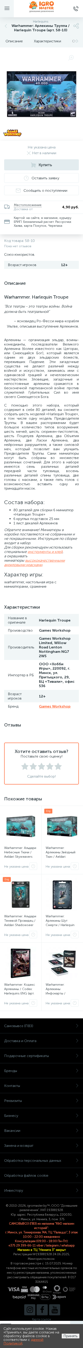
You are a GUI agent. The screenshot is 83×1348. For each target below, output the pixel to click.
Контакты (12, 1086)
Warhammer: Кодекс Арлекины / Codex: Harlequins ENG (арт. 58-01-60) (19, 991)
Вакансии (12, 1130)
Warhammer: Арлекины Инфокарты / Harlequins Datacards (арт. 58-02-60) (61, 993)
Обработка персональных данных (32, 1160)
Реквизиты (13, 1100)
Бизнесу (11, 1115)
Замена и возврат (18, 1145)
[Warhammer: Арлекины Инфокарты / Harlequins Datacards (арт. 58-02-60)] (62, 963)
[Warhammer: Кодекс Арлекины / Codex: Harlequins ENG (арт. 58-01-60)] (20, 963)
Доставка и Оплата (20, 1041)
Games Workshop (55, 706)
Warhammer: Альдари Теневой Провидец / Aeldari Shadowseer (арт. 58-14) (20, 922)
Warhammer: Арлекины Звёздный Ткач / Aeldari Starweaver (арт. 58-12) (60, 856)
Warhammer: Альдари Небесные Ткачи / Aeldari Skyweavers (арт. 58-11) (20, 854)
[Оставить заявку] (33, 866)
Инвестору (13, 1190)
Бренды (10, 1071)
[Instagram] (29, 1309)
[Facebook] (42, 1309)
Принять (70, 1336)
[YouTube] (54, 1309)
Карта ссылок (41, 1319)
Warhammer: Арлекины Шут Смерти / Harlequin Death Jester (60, 922)
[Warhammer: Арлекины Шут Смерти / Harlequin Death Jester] (62, 894)
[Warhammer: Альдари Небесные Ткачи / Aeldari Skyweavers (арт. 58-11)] (20, 826)
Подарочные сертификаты (26, 1056)
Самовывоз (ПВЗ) (18, 1026)
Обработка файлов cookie (26, 1175)
